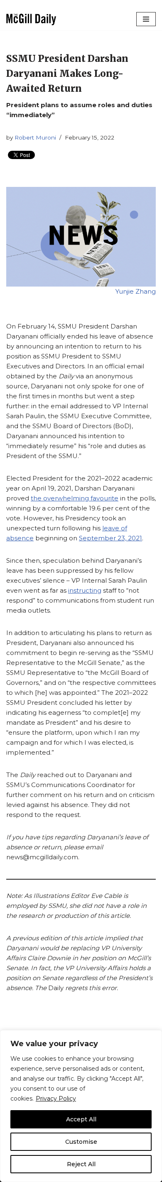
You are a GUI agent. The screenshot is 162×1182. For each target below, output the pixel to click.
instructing (84, 590)
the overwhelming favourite (74, 498)
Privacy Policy (56, 1098)
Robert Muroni (35, 137)
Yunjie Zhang (135, 291)
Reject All (81, 1164)
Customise (81, 1141)
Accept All (81, 1119)
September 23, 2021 (110, 538)
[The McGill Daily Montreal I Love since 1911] (31, 19)
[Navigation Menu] (146, 19)
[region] (81, 1106)
